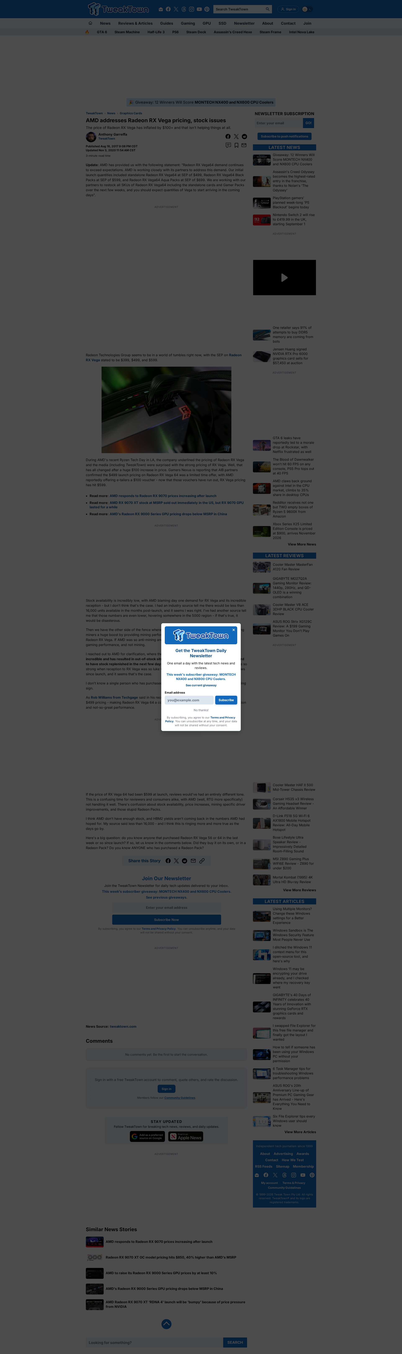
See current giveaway (201, 685)
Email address (175, 692)
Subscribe (226, 700)
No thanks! (201, 710)
